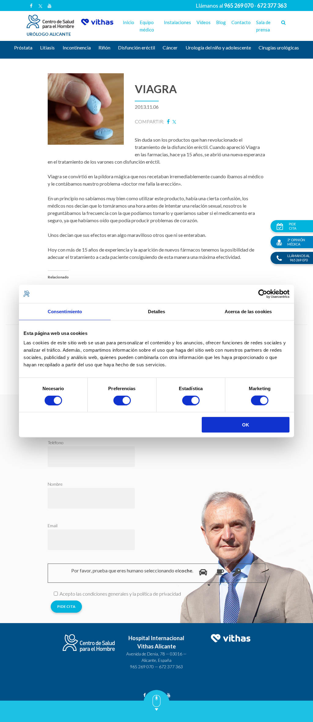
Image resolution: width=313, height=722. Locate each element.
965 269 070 (142, 666)
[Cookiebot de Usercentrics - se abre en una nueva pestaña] (262, 293)
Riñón (104, 47)
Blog (221, 22)
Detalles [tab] (156, 311)
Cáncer (170, 47)
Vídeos (204, 22)
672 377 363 (171, 666)
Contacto (241, 22)
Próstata (23, 47)
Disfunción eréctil (136, 47)
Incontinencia (77, 47)
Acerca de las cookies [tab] (248, 311)
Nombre (55, 484)
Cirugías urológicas (279, 47)
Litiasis (47, 47)
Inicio (128, 22)
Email (52, 525)
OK (245, 424)
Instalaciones (177, 22)
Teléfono (56, 442)
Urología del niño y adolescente (218, 47)
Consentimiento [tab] (65, 311)
